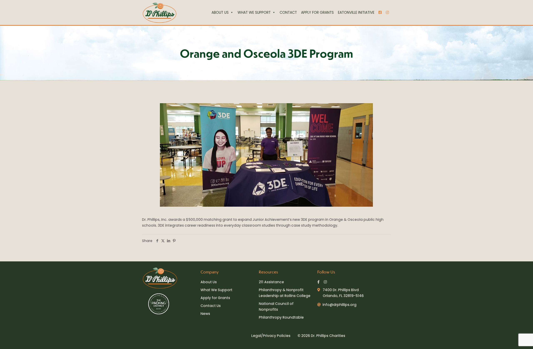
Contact (288, 12)
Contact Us (210, 305)
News (205, 313)
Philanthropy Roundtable (281, 317)
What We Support (254, 12)
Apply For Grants (317, 12)
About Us (208, 281)
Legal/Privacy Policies (270, 335)
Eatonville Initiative (356, 12)
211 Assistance (271, 281)
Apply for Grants (215, 297)
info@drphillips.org (339, 304)
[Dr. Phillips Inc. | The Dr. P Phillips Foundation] (159, 12)
